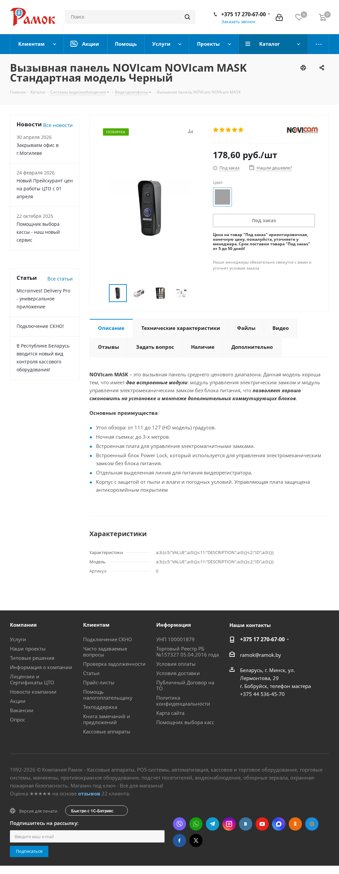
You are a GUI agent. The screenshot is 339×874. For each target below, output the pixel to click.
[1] (216, 130)
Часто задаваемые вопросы (105, 651)
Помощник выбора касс (185, 722)
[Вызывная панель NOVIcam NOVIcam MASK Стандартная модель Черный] (149, 207)
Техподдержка (100, 707)
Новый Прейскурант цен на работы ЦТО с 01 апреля (45, 188)
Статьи (91, 673)
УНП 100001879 (175, 639)
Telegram (212, 824)
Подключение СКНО (107, 639)
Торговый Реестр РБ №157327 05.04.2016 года (187, 651)
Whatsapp (196, 824)
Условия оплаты (176, 663)
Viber (179, 824)
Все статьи (60, 278)
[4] (235, 130)
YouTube (262, 824)
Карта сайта (170, 713)
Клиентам (96, 624)
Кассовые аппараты (106, 731)
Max (278, 824)
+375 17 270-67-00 (243, 14)
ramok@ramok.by (260, 655)
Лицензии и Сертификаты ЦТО (32, 679)
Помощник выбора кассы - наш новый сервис (38, 232)
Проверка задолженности (114, 663)
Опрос (17, 719)
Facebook (179, 840)
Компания (23, 624)
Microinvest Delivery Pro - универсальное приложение (43, 298)
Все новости (58, 125)
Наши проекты (28, 648)
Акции (17, 701)
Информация (173, 624)
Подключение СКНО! (40, 326)
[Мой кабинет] (279, 17)
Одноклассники (295, 824)
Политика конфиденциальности (183, 700)
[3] (228, 130)
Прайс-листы (99, 682)
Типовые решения (32, 658)
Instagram (229, 824)
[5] (241, 130)
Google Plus (311, 824)
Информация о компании (41, 667)
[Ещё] (318, 44)
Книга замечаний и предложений (106, 719)
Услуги (18, 639)
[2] (222, 130)
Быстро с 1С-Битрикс (92, 811)
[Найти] (187, 17)
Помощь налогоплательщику (107, 694)
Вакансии (21, 710)
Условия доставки (178, 673)
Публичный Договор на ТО (185, 685)
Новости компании (33, 691)
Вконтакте (245, 824)
